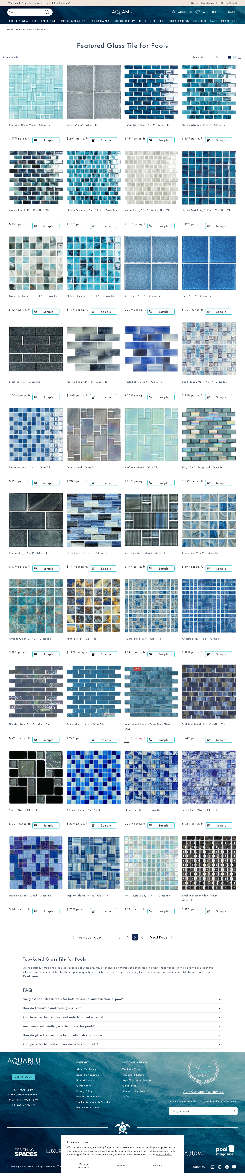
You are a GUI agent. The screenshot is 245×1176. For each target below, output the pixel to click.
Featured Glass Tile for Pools (31, 29)
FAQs (125, 1096)
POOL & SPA (18, 21)
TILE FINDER (154, 21)
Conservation (83, 1085)
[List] (239, 57)
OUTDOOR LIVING (127, 21)
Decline (157, 1165)
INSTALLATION (179, 21)
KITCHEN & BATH (45, 21)
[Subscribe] (233, 1111)
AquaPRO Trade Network (136, 1080)
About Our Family (86, 1069)
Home (10, 29)
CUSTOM (200, 21)
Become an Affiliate (87, 1107)
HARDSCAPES (99, 21)
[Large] (229, 57)
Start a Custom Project (135, 1091)
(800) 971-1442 (228, 3)
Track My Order (131, 1069)
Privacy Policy (164, 1154)
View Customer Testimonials (203, 1091)
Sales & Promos (85, 1080)
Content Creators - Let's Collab (94, 1102)
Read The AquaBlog (87, 1074)
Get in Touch (24, 1076)
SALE (214, 21)
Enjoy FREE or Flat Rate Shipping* (52, 3)
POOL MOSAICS (73, 21)
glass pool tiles (91, 967)
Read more (30, 976)
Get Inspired (129, 1085)
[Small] (234, 57)
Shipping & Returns (133, 1074)
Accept (120, 1165)
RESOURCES (230, 21)
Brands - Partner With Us (90, 1096)
